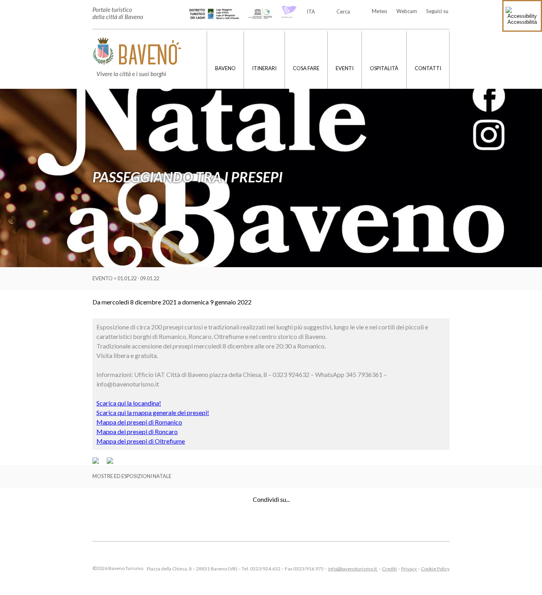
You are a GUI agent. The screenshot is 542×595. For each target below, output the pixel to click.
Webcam (406, 11)
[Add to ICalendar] (110, 462)
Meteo (379, 11)
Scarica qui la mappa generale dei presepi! (152, 412)
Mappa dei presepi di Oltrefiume (140, 441)
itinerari (264, 68)
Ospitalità (384, 68)
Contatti (428, 68)
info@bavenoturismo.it (353, 569)
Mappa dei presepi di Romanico (139, 422)
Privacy (409, 569)
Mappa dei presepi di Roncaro (137, 431)
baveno (225, 68)
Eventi (345, 68)
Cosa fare (306, 68)
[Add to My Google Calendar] (99, 462)
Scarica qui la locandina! (128, 403)
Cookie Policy (435, 569)
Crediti (389, 569)
